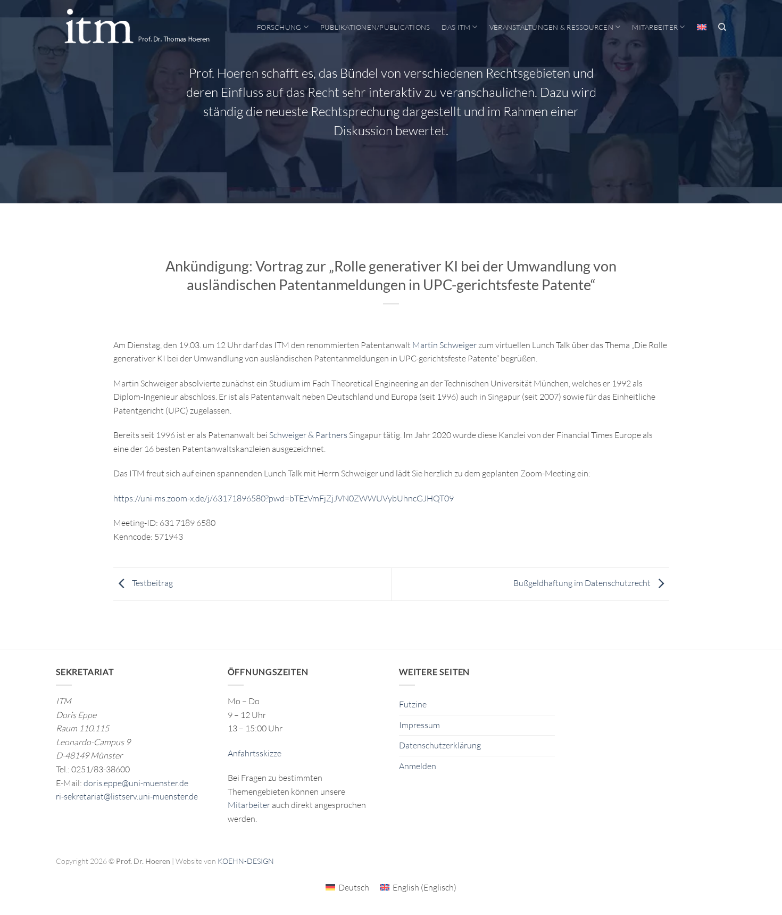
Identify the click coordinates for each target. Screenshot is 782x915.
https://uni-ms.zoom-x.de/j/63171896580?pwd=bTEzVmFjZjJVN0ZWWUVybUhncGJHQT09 (283, 498)
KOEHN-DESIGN (246, 860)
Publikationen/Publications (375, 27)
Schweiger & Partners (308, 435)
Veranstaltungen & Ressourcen (551, 27)
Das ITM (456, 27)
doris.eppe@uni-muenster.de (136, 783)
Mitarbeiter (655, 27)
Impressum (419, 725)
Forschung (279, 27)
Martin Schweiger (444, 345)
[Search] (722, 27)
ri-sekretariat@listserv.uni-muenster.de (127, 796)
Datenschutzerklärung (440, 745)
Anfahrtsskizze (254, 753)
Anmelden (417, 766)
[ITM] (137, 27)
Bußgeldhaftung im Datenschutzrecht (582, 583)
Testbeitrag (151, 583)
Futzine (413, 704)
